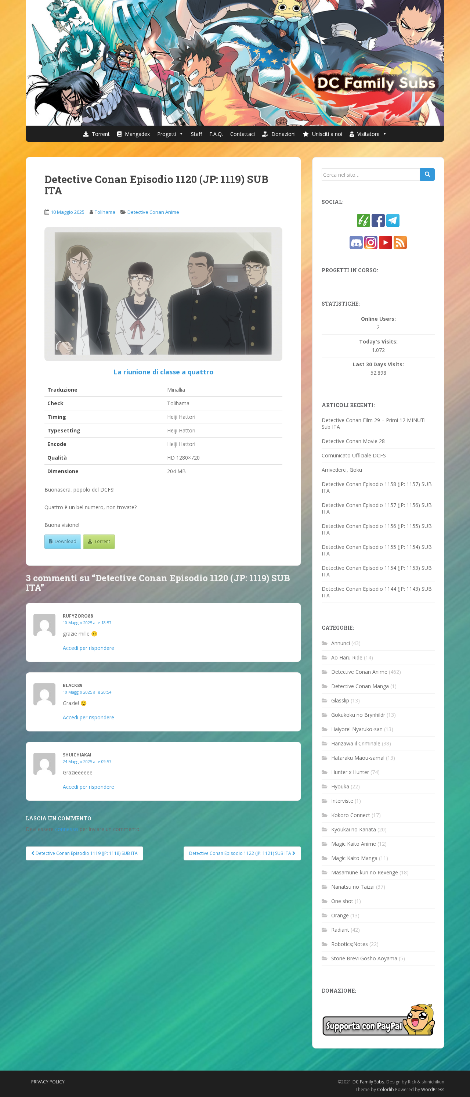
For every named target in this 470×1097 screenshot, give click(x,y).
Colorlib (385, 1089)
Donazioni (283, 133)
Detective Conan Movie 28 (353, 441)
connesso (66, 829)
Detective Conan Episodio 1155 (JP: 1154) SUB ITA (377, 550)
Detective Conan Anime (153, 212)
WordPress (432, 1089)
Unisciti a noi (326, 133)
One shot (342, 901)
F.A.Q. (216, 133)
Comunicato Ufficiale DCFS (354, 455)
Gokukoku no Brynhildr (358, 714)
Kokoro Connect (350, 815)
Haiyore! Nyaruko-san (357, 729)
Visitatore (368, 133)
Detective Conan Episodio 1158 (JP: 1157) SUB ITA (377, 487)
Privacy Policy (48, 1082)
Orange (340, 915)
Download (65, 541)
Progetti (166, 133)
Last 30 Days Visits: (378, 364)
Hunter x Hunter (350, 772)
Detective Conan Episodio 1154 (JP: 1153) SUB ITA (377, 571)
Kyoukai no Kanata (353, 829)
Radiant (340, 929)
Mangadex (136, 133)
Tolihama (105, 212)
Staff (196, 133)
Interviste (342, 800)
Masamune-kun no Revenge (364, 872)
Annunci (340, 643)
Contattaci (242, 133)
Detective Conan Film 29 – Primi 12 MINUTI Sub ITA (374, 423)
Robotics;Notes (349, 943)
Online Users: (378, 319)
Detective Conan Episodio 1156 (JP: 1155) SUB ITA (377, 529)
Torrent (100, 133)
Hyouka (340, 786)
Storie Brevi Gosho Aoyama (364, 958)
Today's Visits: (378, 341)
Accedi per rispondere (88, 647)
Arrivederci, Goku (342, 469)
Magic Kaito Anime (353, 843)
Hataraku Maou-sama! (357, 757)
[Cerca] (427, 174)
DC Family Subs (368, 1082)
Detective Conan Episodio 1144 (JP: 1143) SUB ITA (377, 592)
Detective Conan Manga (360, 686)
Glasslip (340, 700)
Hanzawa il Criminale (355, 743)
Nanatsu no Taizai (353, 886)
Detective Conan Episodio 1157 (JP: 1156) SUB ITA (377, 508)
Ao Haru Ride (346, 657)
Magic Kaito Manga (354, 858)
